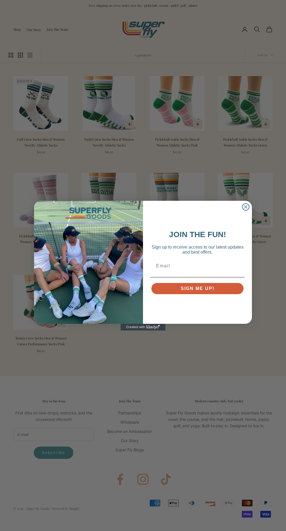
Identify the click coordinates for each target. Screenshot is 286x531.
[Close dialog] (245, 207)
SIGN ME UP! (197, 288)
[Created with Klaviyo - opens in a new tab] (143, 327)
